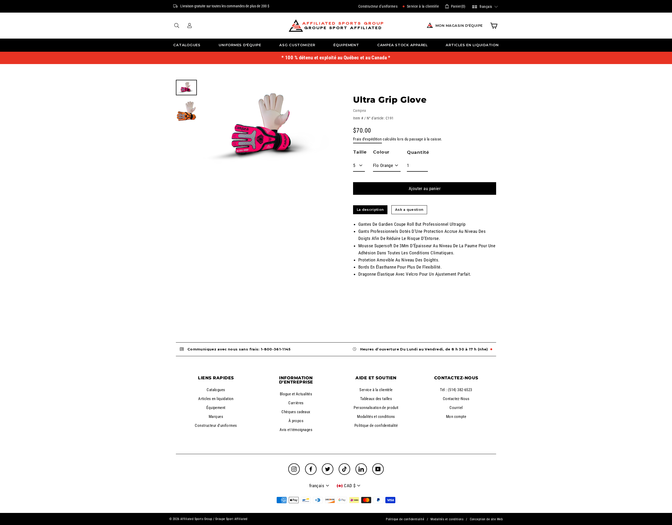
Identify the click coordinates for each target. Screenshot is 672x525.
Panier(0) (458, 6)
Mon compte (456, 416)
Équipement (346, 45)
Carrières (296, 403)
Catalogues (187, 45)
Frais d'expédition (367, 139)
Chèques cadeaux (295, 412)
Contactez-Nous (456, 398)
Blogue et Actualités (296, 394)
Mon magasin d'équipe (459, 26)
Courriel (456, 407)
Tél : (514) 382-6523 (456, 389)
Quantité (418, 152)
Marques (216, 416)
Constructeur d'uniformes (377, 6)
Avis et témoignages (296, 429)
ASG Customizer (297, 45)
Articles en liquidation (472, 45)
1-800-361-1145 (276, 349)
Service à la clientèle (422, 6)
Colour (381, 152)
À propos (295, 420)
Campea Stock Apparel (402, 45)
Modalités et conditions (376, 416)
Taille (360, 152)
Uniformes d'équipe (240, 45)
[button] (485, 6)
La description (370, 210)
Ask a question (409, 210)
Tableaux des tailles (376, 398)
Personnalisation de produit (376, 407)
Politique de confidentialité (376, 425)
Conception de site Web (486, 519)
